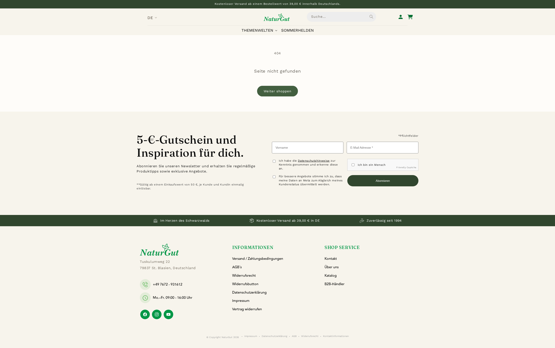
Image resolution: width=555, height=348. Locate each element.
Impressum (241, 300)
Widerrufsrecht (244, 275)
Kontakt (331, 258)
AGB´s (237, 267)
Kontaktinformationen (336, 336)
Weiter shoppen (277, 91)
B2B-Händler (334, 284)
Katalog (331, 275)
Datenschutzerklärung (249, 292)
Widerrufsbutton (245, 284)
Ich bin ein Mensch (372, 164)
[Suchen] (371, 16)
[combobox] (341, 17)
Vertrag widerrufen (247, 309)
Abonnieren (383, 180)
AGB (294, 336)
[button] (260, 30)
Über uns (332, 267)
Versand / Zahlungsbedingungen (257, 258)
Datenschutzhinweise (314, 160)
